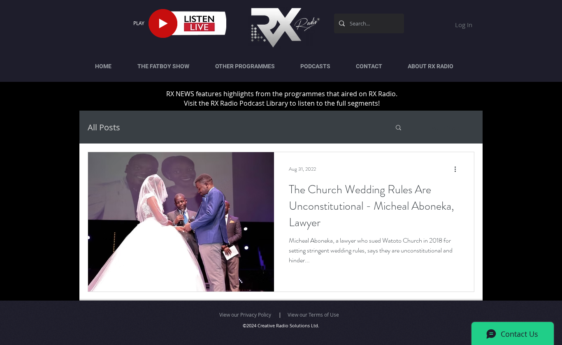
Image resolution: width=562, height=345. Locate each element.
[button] (398, 128)
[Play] (163, 23)
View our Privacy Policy (245, 314)
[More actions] (458, 169)
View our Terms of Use (313, 314)
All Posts (104, 127)
